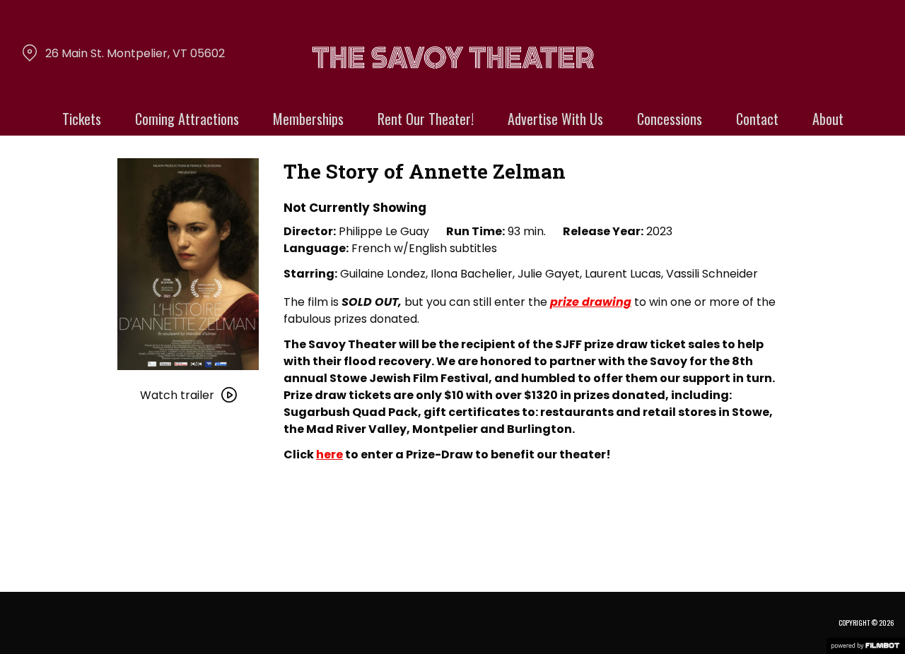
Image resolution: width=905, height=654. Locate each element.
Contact (757, 118)
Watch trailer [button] (177, 395)
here (329, 454)
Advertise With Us (555, 118)
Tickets (81, 118)
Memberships (308, 118)
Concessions (669, 118)
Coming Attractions (187, 118)
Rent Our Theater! (426, 118)
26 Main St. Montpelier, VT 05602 (135, 53)
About (827, 118)
